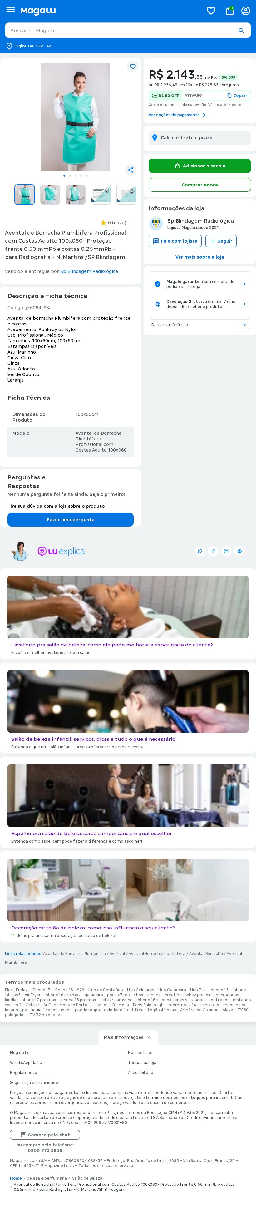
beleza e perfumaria (47, 1178)
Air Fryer (33, 995)
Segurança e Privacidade (34, 1083)
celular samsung (116, 1000)
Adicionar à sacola (204, 165)
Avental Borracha (206, 954)
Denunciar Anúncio (169, 325)
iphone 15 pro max (78, 1000)
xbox (138, 995)
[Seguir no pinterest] (239, 551)
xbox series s (174, 1000)
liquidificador (44, 1010)
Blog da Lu (20, 1053)
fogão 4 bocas (162, 1010)
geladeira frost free (124, 1010)
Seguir (225, 241)
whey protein (199, 995)
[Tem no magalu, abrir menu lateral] (10, 9)
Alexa (228, 1010)
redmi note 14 (182, 1005)
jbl (162, 1005)
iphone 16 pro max (63, 995)
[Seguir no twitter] (200, 551)
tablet (102, 1005)
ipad (65, 1010)
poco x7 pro (118, 995)
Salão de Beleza (87, 1178)
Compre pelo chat (49, 1134)
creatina (173, 995)
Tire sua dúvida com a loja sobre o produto (56, 506)
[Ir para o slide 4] (81, 176)
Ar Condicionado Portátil (67, 1005)
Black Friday (16, 990)
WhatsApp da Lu (26, 1063)
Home (16, 1178)
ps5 (17, 995)
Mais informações (123, 1037)
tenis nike (209, 1005)
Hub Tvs (198, 990)
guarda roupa (86, 1010)
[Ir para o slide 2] (70, 176)
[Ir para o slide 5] (87, 176)
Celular (32, 1005)
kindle (11, 1000)
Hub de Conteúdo (105, 990)
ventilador (219, 1000)
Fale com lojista (179, 241)
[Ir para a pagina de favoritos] (211, 10)
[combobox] (128, 30)
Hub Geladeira (172, 990)
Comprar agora (200, 184)
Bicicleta (120, 1005)
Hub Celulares (140, 990)
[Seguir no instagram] (226, 551)
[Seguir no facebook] (213, 551)
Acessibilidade (142, 1073)
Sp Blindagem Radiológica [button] (89, 271)
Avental (117, 954)
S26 (80, 990)
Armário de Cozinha (199, 1010)
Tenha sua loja (142, 1063)
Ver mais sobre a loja (199, 257)
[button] (241, 30)
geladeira (94, 995)
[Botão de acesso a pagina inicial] (109, 10)
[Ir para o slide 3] (75, 176)
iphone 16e (147, 1000)
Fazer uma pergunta (71, 519)
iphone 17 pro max (38, 1000)
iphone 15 (219, 990)
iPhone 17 (41, 990)
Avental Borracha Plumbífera (157, 954)
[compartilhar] (130, 170)
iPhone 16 (63, 990)
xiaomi (197, 1000)
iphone (154, 995)
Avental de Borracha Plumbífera (74, 954)
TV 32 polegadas (46, 1015)
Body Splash (144, 1005)
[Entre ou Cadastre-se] (245, 10)
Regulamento (23, 1073)
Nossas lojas (140, 1053)
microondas (227, 995)
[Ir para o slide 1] (64, 176)
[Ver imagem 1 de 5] (75, 117)
